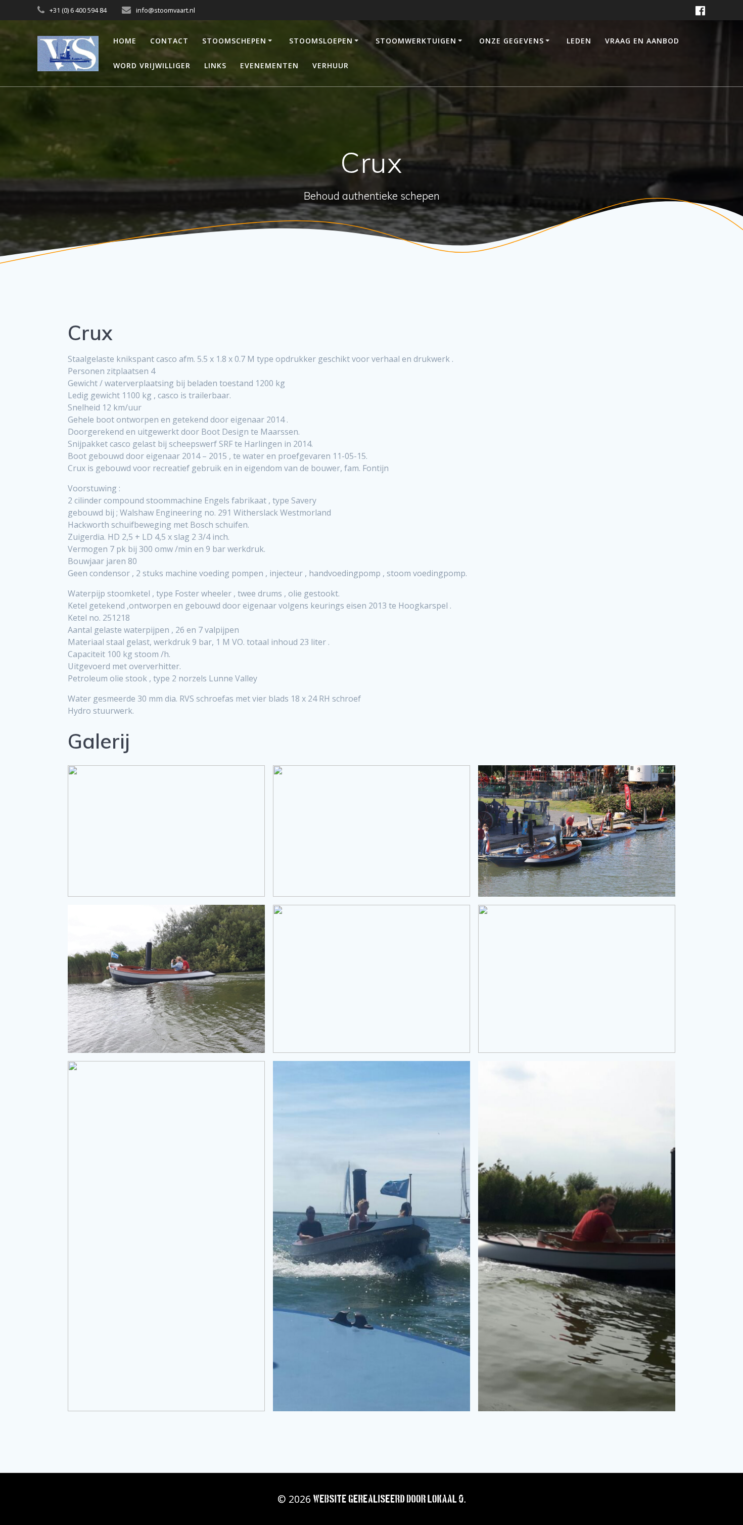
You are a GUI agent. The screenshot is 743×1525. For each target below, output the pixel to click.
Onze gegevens (511, 40)
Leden (579, 40)
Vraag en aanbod (642, 40)
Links (215, 65)
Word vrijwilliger (152, 65)
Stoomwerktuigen (416, 40)
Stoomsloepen (321, 40)
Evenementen (269, 65)
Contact (169, 40)
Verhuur (330, 65)
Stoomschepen (234, 40)
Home (124, 40)
